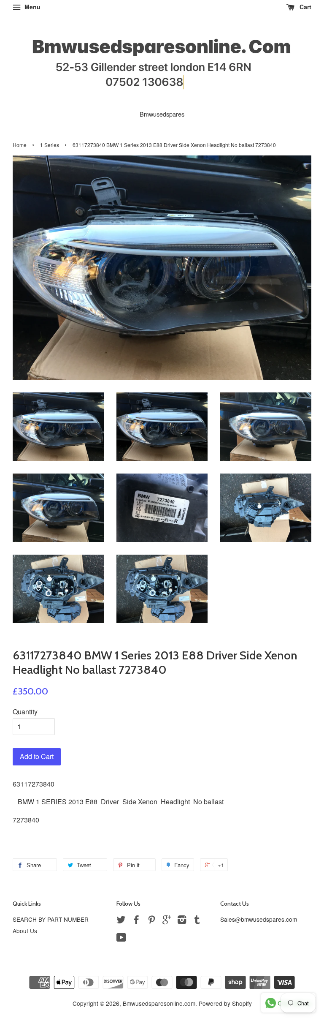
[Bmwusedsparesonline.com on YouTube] (121, 938)
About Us (25, 930)
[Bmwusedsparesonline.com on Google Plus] (166, 921)
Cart (304, 7)
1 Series (49, 144)
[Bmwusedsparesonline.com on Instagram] (181, 921)
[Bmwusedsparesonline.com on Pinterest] (151, 921)
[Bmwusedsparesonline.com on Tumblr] (197, 921)
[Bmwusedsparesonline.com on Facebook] (136, 921)
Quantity (25, 711)
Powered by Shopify (225, 1003)
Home (20, 144)
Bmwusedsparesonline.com (159, 1003)
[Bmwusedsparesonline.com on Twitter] (121, 921)
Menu (31, 7)
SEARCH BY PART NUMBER (51, 919)
